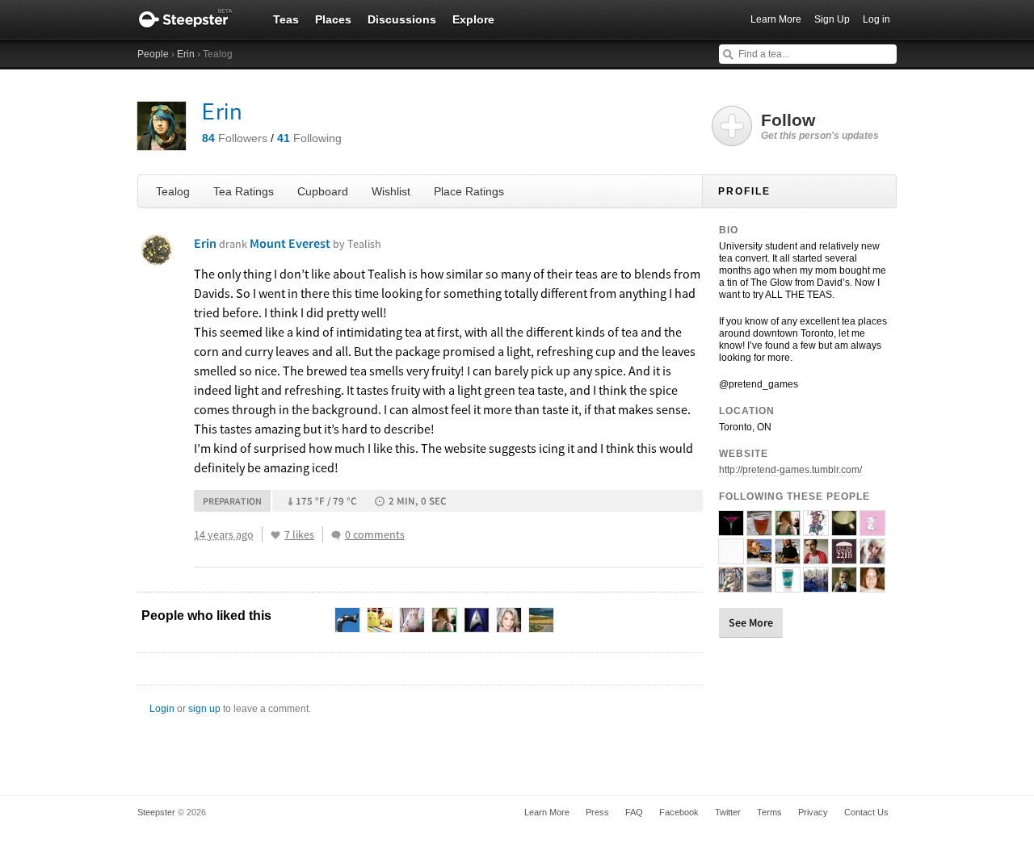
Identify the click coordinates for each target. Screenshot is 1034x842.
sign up (204, 708)
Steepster (193, 19)
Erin (186, 54)
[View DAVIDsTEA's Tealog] (788, 585)
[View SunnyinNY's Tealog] (759, 585)
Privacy (813, 812)
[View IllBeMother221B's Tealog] (844, 557)
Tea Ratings (243, 191)
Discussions (402, 19)
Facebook (679, 812)
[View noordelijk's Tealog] (872, 557)
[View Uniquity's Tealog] (759, 528)
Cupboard (322, 191)
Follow (820, 126)
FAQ (634, 812)
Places (333, 19)
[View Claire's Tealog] (844, 585)
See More (751, 622)
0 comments (375, 534)
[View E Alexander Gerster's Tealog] (731, 585)
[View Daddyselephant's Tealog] (872, 528)
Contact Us (866, 812)
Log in (876, 19)
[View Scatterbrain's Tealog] (816, 585)
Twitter (728, 812)
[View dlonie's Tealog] (788, 557)
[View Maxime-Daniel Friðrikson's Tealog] (816, 557)
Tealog (173, 191)
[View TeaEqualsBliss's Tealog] (872, 585)
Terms (769, 812)
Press (597, 812)
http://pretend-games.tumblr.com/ (790, 469)
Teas (286, 19)
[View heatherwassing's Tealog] (844, 528)
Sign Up (832, 19)
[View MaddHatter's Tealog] (816, 528)
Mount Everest (315, 243)
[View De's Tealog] (759, 557)
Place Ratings (469, 191)
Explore (473, 19)
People (153, 54)
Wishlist (391, 191)
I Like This (275, 535)
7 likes (299, 534)
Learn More (775, 19)
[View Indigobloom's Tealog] (731, 528)
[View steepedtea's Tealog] (731, 557)
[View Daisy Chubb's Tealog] (788, 528)
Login (161, 708)
